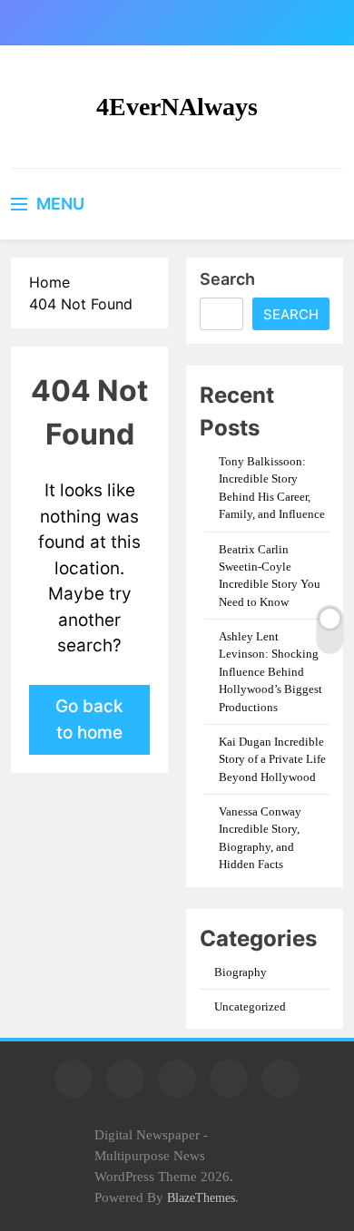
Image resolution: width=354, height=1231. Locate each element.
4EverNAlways (177, 107)
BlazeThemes (201, 1197)
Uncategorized (250, 1006)
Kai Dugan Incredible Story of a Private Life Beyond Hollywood (272, 759)
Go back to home (89, 719)
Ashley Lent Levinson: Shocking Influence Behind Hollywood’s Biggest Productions (270, 672)
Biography (240, 972)
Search (227, 278)
